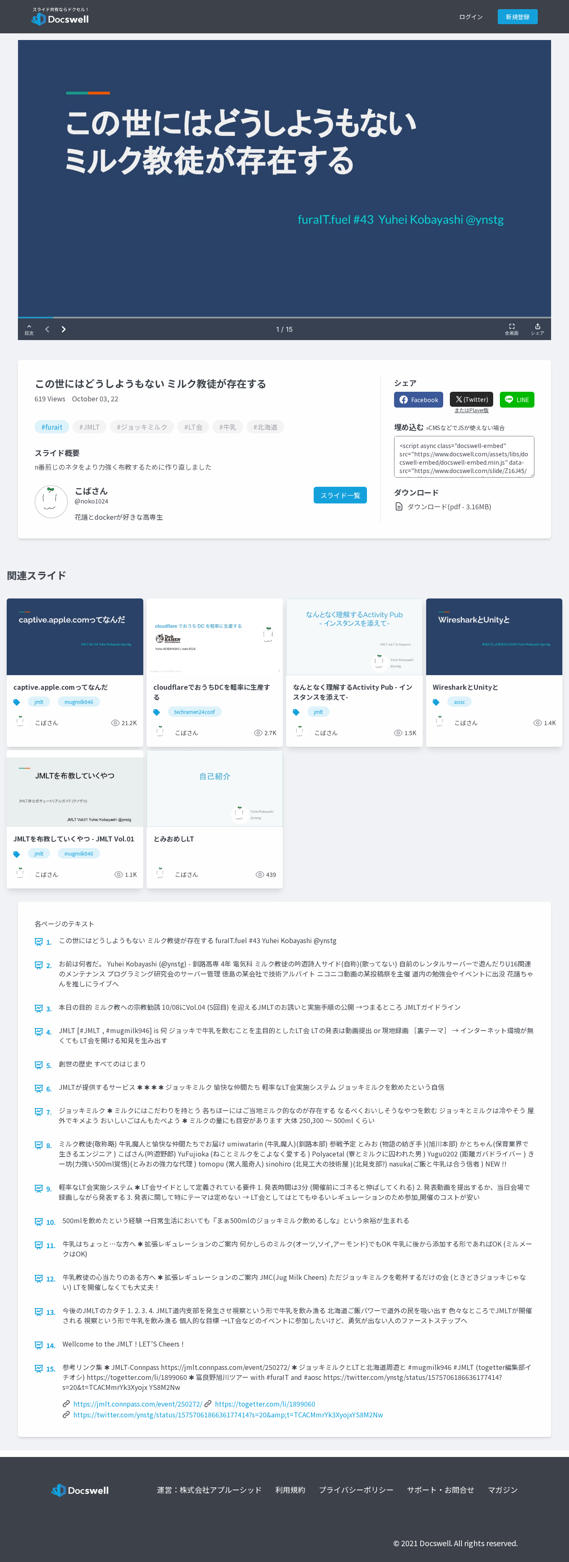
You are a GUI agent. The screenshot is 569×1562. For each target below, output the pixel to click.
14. (51, 1345)
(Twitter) (475, 399)
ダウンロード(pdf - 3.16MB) (449, 506)
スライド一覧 (340, 495)
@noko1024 (91, 501)
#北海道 (265, 427)
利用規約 (290, 1489)
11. (51, 1245)
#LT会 (193, 427)
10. (51, 1222)
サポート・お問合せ (440, 1489)
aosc (459, 701)
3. (49, 1009)
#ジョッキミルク (142, 427)
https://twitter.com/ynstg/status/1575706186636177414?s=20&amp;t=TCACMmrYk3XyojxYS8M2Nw (228, 1414)
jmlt (39, 701)
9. (49, 1189)
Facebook (424, 400)
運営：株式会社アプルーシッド (209, 1489)
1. (49, 942)
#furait (51, 427)
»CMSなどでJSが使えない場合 (465, 427)
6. (49, 1089)
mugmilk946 (79, 701)
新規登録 (517, 17)
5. (49, 1065)
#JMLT (89, 427)
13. (51, 1312)
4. (49, 1032)
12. (51, 1279)
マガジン (503, 1489)
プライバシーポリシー (356, 1489)
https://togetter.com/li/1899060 (265, 1404)
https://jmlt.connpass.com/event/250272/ (137, 1404)
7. (49, 1112)
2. (49, 965)
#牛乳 (228, 427)
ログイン (471, 17)
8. (49, 1145)
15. (51, 1369)
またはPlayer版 (471, 410)
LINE (523, 400)
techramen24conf (195, 711)
